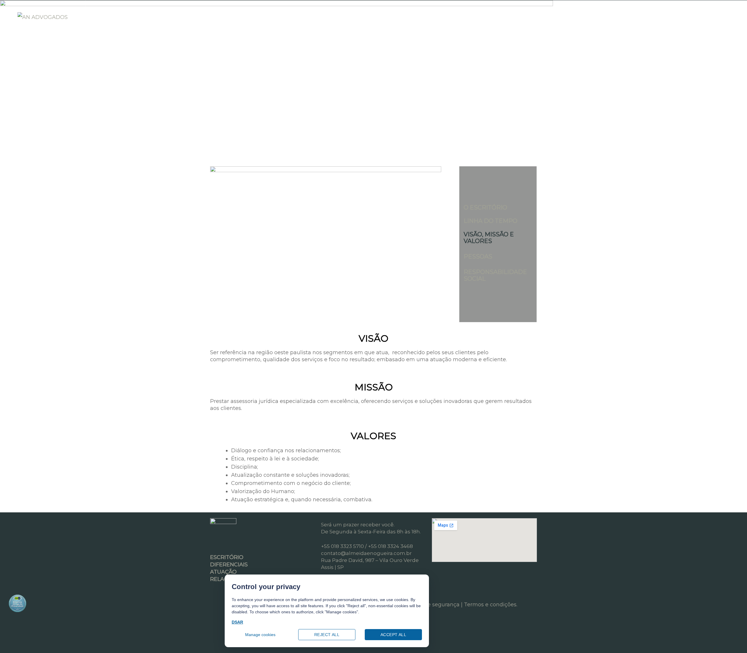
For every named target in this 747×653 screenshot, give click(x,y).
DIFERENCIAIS (197, 17)
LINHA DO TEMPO (490, 220)
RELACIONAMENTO (344, 17)
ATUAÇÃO (243, 17)
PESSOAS (478, 256)
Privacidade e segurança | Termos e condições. (456, 604)
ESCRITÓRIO (149, 17)
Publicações (288, 17)
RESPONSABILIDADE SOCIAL (495, 275)
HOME (109, 17)
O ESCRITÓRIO (485, 207)
